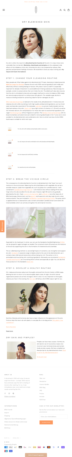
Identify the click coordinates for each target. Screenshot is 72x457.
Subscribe (46, 422)
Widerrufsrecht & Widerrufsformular (15, 422)
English (16, 438)
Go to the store (11, 327)
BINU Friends (8, 410)
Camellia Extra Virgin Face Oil (23, 190)
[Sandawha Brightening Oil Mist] (36, 222)
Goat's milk (28, 108)
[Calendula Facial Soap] (9, 129)
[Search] (65, 10)
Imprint (6, 413)
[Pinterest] (13, 393)
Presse (42, 393)
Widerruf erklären (9, 396)
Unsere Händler (44, 384)
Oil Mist (62, 242)
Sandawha (15, 253)
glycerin (33, 196)
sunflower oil (45, 194)
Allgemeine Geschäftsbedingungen (15, 419)
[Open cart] (68, 10)
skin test (32, 279)
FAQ (41, 390)
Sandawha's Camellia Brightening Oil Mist (42, 198)
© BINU (6, 442)
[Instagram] (9, 393)
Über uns (42, 378)
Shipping (7, 416)
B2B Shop (42, 400)
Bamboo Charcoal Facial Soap (51, 113)
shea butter (35, 194)
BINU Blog (42, 387)
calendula (38, 106)
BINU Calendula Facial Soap (14, 102)
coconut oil (27, 194)
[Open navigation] (4, 10)
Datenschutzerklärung (11, 425)
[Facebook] (5, 393)
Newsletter (43, 381)
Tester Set (30, 262)
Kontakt (42, 396)
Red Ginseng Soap (15, 113)
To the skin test (42, 357)
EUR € (6, 438)
